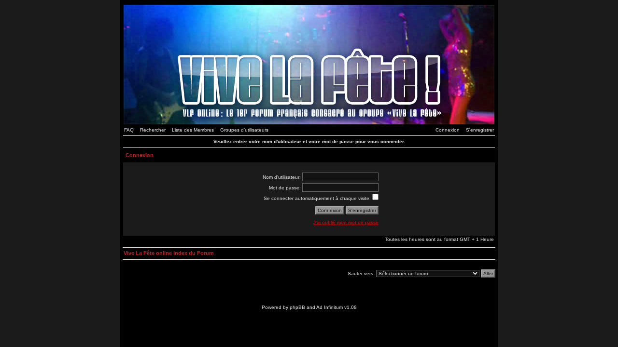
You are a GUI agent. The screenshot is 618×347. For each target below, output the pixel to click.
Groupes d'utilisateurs (244, 130)
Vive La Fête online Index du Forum (169, 253)
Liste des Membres (193, 130)
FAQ (129, 130)
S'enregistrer (480, 130)
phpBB (297, 307)
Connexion (447, 130)
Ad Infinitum (329, 307)
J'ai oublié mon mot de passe (346, 222)
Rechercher (153, 130)
